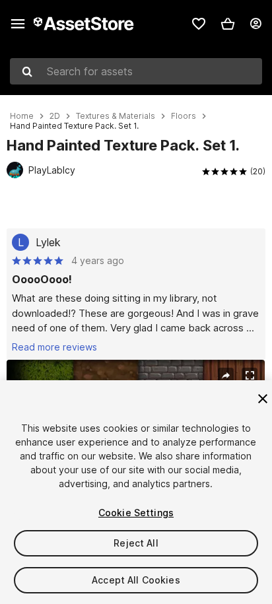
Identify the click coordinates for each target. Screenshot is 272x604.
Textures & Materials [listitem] (115, 116)
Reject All (136, 543)
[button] (228, 24)
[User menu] (255, 23)
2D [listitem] (55, 116)
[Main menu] (18, 24)
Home (22, 116)
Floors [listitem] (183, 116)
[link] (199, 24)
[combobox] (136, 71)
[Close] (263, 398)
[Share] (226, 376)
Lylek (48, 242)
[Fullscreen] (249, 376)
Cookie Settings (136, 512)
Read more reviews (54, 346)
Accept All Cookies (136, 580)
